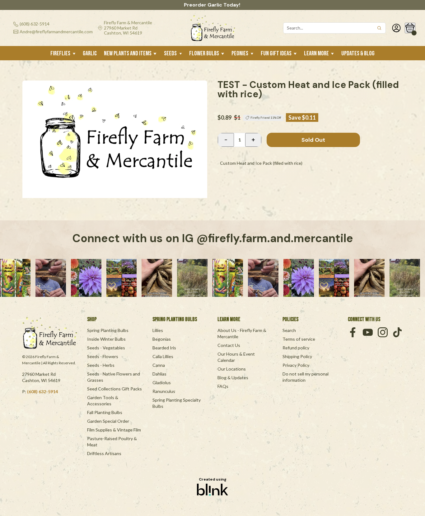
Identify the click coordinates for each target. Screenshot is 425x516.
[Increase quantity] (253, 140)
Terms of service (299, 339)
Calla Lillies (162, 356)
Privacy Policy (296, 365)
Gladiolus (161, 382)
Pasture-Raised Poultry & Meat (112, 441)
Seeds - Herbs (100, 365)
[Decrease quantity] (226, 140)
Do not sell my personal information (306, 377)
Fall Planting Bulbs (104, 412)
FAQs (222, 386)
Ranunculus (163, 391)
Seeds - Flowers (102, 356)
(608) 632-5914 (42, 391)
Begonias (161, 339)
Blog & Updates (232, 377)
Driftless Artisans (104, 453)
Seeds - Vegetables (106, 347)
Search (289, 330)
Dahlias (159, 373)
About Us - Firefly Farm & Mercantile (242, 333)
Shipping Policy (297, 356)
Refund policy (296, 347)
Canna (158, 365)
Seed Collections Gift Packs (114, 388)
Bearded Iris (164, 347)
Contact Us (228, 345)
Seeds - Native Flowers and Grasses (114, 377)
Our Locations (231, 368)
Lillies (157, 330)
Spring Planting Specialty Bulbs (177, 403)
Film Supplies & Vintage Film (114, 429)
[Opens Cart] (410, 28)
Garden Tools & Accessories (103, 400)
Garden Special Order (108, 421)
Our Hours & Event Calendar (236, 357)
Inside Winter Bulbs (106, 339)
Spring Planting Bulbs (107, 330)
